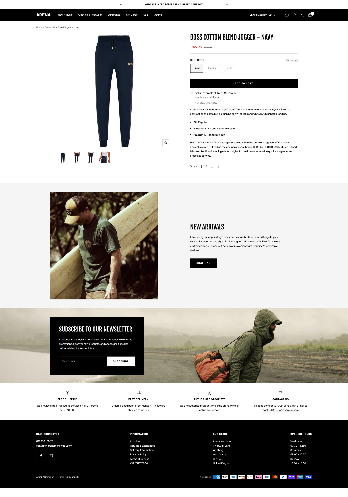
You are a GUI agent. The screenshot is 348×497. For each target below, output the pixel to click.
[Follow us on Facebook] (41, 456)
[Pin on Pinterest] (206, 166)
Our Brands (114, 14)
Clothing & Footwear (90, 14)
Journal (158, 14)
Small (197, 68)
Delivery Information (142, 450)
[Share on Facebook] (201, 166)
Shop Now (203, 263)
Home (39, 27)
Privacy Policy (138, 454)
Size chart (292, 60)
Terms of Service (139, 459)
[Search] (294, 15)
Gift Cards (132, 14)
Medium (212, 68)
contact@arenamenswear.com (281, 410)
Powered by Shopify (69, 477)
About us (135, 441)
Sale (145, 14)
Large (229, 68)
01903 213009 (44, 441)
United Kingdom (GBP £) (263, 14)
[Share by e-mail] (218, 166)
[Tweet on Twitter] (212, 166)
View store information (206, 103)
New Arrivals (65, 14)
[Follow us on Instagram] (51, 456)
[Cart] (310, 15)
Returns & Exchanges (142, 445)
